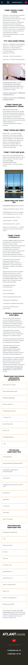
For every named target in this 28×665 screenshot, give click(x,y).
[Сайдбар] (2, 201)
